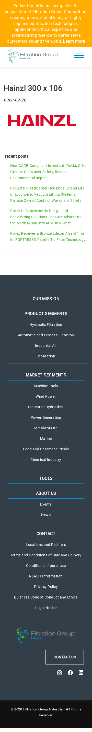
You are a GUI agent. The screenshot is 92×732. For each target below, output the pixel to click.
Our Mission (46, 298)
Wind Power (46, 396)
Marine (46, 438)
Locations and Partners (46, 545)
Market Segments (46, 375)
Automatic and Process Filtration (46, 335)
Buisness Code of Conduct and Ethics (46, 597)
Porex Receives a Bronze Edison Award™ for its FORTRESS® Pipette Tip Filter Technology (48, 236)
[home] (33, 57)
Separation (46, 356)
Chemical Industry (45, 460)
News (46, 515)
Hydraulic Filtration (46, 324)
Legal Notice (45, 608)
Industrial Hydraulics (46, 407)
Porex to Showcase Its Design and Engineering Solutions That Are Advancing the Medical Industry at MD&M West (46, 217)
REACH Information (46, 576)
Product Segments (46, 313)
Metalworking (45, 428)
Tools (46, 478)
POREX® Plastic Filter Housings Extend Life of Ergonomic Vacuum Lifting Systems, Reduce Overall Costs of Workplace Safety (47, 194)
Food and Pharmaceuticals (46, 449)
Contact (46, 533)
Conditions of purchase (46, 566)
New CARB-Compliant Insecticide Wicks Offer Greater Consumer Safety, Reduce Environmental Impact (48, 172)
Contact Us (65, 657)
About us (46, 493)
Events (46, 504)
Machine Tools (46, 386)
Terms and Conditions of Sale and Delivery (46, 555)
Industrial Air (46, 346)
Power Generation (46, 417)
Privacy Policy (46, 587)
